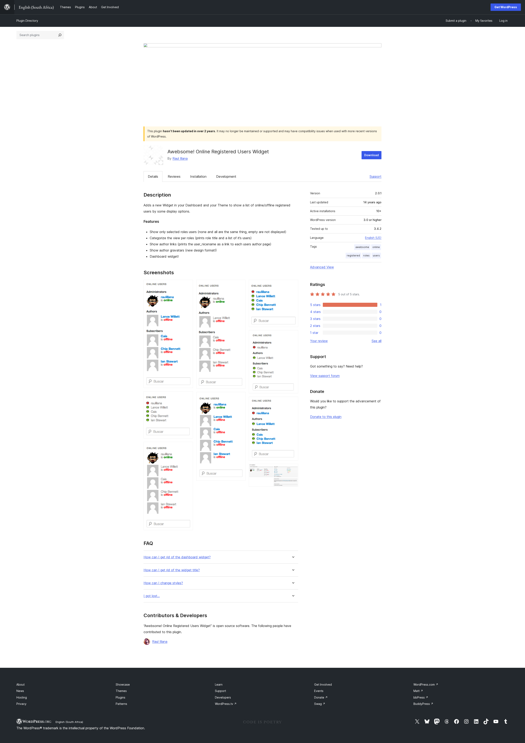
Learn (219, 684)
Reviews (174, 176)
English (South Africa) (69, 722)
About (20, 684)
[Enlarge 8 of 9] (293, 402)
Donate (321, 697)
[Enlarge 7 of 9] (293, 336)
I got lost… (152, 596)
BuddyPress (423, 703)
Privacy (21, 703)
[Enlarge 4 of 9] (240, 285)
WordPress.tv (226, 703)
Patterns (121, 703)
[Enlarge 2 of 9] (187, 397)
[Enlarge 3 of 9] (187, 447)
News (20, 691)
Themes (121, 691)
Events (318, 691)
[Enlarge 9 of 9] (293, 469)
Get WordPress (505, 7)
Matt (418, 691)
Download (371, 155)
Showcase (123, 684)
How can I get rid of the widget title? (172, 570)
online (376, 247)
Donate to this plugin (325, 417)
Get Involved (323, 684)
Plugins (120, 697)
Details (153, 176)
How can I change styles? (163, 583)
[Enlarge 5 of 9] (240, 397)
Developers (223, 697)
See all (376, 341)
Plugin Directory (27, 20)
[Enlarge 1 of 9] (187, 285)
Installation (198, 176)
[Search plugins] (60, 35)
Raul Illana (180, 158)
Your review (319, 341)
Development (226, 176)
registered (353, 255)
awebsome (362, 247)
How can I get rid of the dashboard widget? (177, 557)
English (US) (373, 237)
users (376, 255)
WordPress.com (425, 684)
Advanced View (322, 267)
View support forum (325, 376)
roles (366, 255)
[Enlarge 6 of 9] (293, 285)
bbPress (420, 697)
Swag (319, 703)
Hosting (21, 697)
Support (375, 176)
